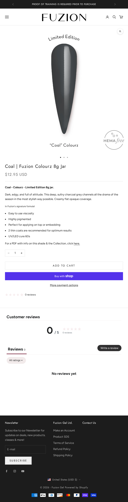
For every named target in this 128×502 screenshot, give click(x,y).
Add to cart (64, 265)
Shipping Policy (62, 455)
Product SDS (61, 436)
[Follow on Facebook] (6, 471)
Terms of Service (63, 443)
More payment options (64, 285)
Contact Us (89, 423)
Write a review (109, 348)
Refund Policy (61, 449)
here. (77, 243)
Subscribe (18, 460)
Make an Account (64, 430)
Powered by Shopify (76, 487)
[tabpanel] (64, 383)
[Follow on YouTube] (22, 471)
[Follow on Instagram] (14, 471)
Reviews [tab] (16, 349)
